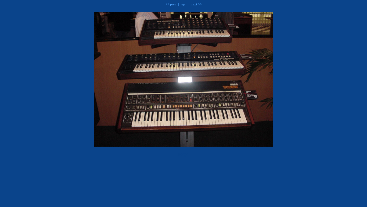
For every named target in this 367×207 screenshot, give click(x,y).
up (183, 4)
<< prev (171, 4)
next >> (196, 4)
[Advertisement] (151, 174)
